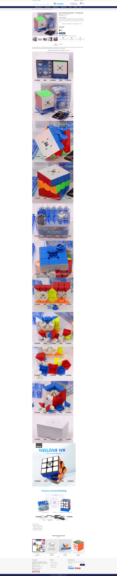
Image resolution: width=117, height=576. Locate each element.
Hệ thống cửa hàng (36, 0)
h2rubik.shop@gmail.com (38, 566)
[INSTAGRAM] (35, 572)
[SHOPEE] (37, 572)
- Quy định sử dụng (53, 567)
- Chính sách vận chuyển (54, 563)
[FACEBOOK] (33, 572)
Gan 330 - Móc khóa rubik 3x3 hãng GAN (65, 553)
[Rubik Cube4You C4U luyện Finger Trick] (78, 545)
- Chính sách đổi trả (53, 565)
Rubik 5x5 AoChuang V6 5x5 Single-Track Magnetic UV (13, 572)
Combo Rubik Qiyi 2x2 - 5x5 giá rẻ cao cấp (39, 553)
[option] (45, 24)
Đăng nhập (77, 0)
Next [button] (57, 39)
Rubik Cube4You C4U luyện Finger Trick (78, 553)
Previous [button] (33, 39)
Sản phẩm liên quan (58, 535)
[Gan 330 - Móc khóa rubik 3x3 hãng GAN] (65, 545)
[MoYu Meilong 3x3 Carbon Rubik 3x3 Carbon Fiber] (52, 545)
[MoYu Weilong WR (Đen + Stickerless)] (57, 35)
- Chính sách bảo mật (53, 562)
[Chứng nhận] (71, 568)
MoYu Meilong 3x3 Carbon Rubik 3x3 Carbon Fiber (52, 553)
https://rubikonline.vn (38, 568)
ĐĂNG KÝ (82, 564)
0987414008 (74, 4)
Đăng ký (82, 0)
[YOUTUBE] (39, 572)
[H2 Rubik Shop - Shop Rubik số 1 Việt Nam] (58, 3)
